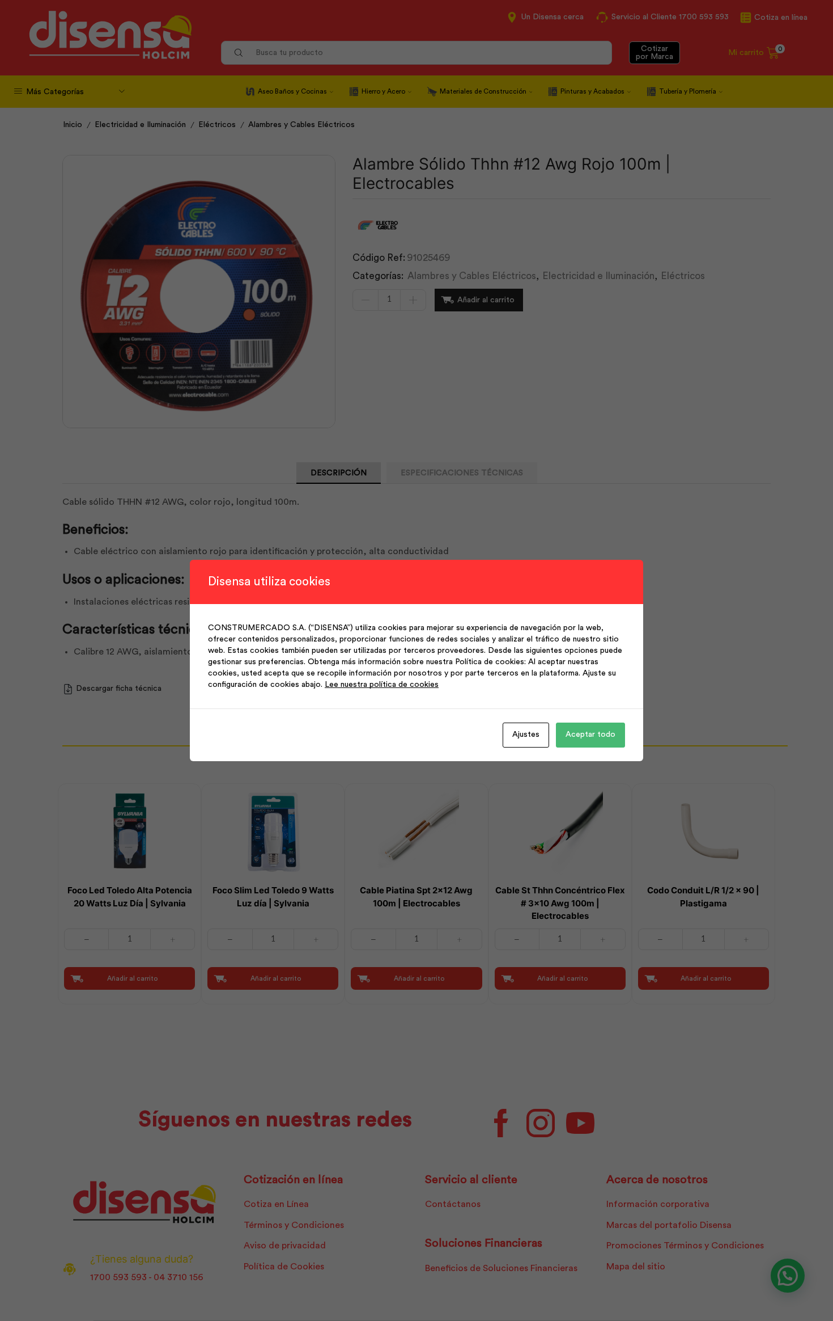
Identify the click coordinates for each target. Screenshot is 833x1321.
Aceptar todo (590, 734)
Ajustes (525, 734)
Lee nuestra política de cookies (382, 685)
